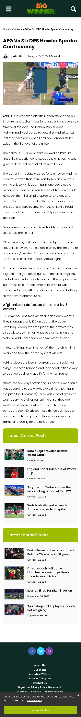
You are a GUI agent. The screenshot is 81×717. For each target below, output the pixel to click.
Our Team (40, 669)
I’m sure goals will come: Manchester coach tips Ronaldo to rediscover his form (50, 572)
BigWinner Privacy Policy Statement (39, 687)
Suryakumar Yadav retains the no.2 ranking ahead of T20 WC (49, 489)
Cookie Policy (34, 700)
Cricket (16, 29)
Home (6, 29)
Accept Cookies (40, 710)
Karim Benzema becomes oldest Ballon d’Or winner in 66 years (50, 552)
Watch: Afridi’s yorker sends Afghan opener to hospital (47, 507)
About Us (39, 665)
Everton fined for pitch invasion (49, 591)
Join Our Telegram (40, 678)
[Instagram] (49, 651)
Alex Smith (20, 56)
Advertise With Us (40, 674)
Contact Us (40, 683)
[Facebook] (32, 651)
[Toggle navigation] (8, 8)
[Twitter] (41, 651)
